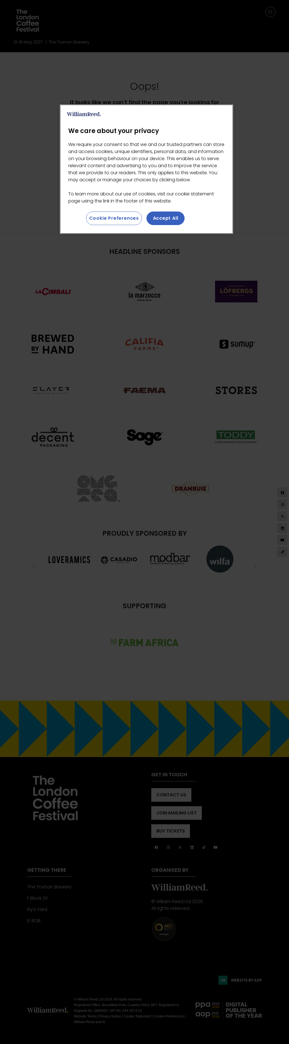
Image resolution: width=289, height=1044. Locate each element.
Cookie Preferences (114, 218)
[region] (146, 169)
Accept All (165, 218)
